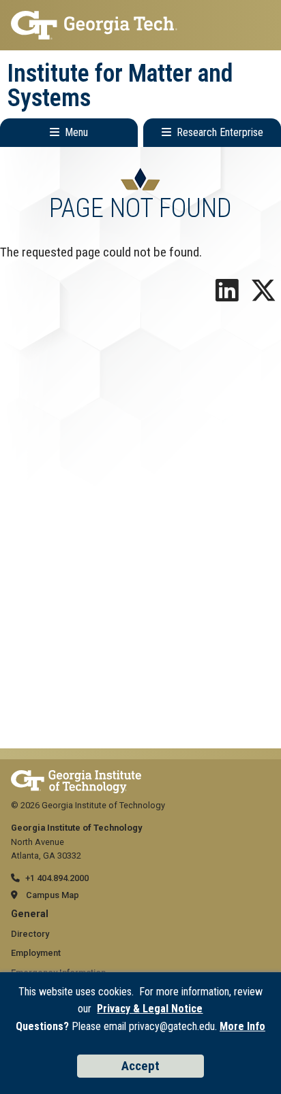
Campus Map (52, 895)
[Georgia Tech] (76, 777)
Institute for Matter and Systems (120, 85)
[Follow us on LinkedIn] (227, 295)
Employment (36, 953)
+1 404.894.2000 (57, 878)
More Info (242, 1026)
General (29, 914)
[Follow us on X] (263, 295)
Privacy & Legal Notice (150, 1008)
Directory (30, 934)
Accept (140, 1066)
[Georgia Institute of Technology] (140, 25)
